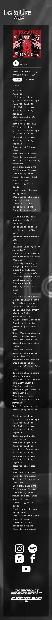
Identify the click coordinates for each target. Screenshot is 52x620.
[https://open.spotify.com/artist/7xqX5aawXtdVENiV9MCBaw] (32, 549)
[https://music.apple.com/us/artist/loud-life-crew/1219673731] (19, 559)
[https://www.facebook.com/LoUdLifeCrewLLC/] (32, 559)
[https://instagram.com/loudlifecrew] (19, 549)
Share (31, 80)
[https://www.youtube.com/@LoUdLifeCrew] (26, 570)
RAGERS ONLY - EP (23, 75)
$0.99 (17, 80)
